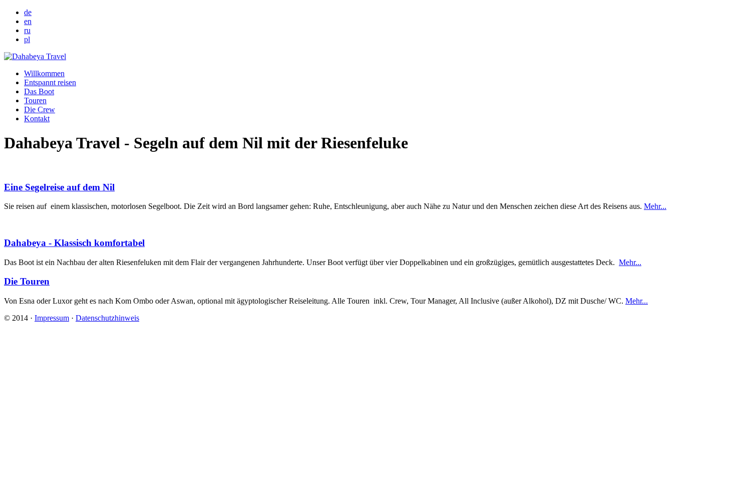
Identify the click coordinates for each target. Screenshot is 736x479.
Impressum (52, 318)
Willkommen (44, 73)
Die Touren (27, 281)
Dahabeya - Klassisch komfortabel (74, 242)
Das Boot (39, 91)
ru (27, 30)
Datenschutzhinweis (107, 318)
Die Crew (39, 109)
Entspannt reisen (50, 82)
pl (27, 39)
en (28, 21)
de (28, 12)
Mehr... (655, 206)
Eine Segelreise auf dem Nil (59, 187)
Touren (35, 100)
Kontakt (37, 118)
